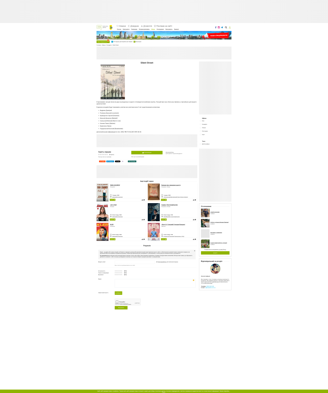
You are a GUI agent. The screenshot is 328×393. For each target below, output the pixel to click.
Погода (119, 29)
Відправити (121, 307)
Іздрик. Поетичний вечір (169, 205)
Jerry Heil (113, 205)
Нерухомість (168, 29)
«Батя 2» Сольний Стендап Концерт (173, 224)
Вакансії (176, 29)
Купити (112, 199)
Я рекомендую (148, 152)
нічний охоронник (214, 212)
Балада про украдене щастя (170, 185)
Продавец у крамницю (216, 232)
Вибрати (119, 293)
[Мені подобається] (142, 200)
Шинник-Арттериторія (117, 197)
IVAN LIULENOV (115, 185)
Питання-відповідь (144, 29)
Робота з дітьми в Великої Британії (219, 222)
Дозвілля (147, 26)
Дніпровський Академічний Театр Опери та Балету (175, 197)
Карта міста (126, 29)
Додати (215, 253)
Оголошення (160, 29)
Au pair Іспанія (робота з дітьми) (218, 243)
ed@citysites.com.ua (210, 287)
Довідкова (134, 29)
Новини (122, 26)
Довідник (134, 26)
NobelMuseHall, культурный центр (171, 216)
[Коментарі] (144, 200)
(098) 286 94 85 (210, 286)
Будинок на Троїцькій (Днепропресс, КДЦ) (173, 236)
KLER (111, 224)
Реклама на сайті (164, 26)
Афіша (153, 29)
